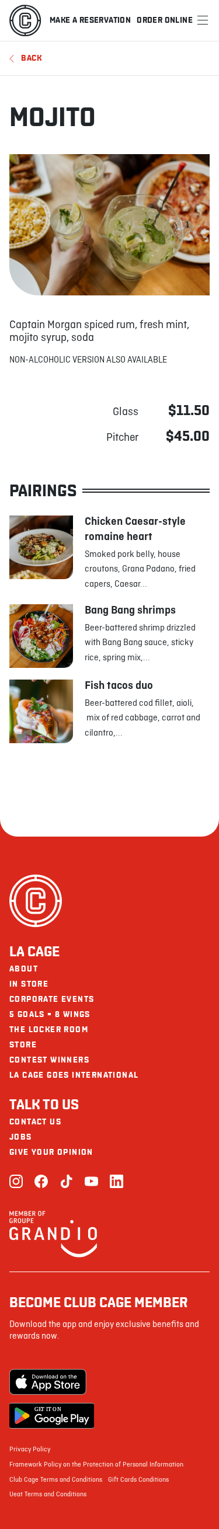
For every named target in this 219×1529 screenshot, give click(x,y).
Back (31, 58)
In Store (28, 984)
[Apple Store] (51, 1382)
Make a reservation (90, 20)
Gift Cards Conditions (138, 1480)
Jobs (20, 1137)
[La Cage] (25, 20)
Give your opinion (51, 1152)
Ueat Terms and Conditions (47, 1494)
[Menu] (203, 20)
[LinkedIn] (116, 1182)
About (23, 969)
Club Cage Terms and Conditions (55, 1480)
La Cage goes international (73, 1075)
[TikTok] (66, 1182)
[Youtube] (91, 1182)
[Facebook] (41, 1182)
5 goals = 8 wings (50, 1014)
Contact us (35, 1122)
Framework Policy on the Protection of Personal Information (96, 1465)
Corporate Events (51, 999)
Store (23, 1045)
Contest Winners (49, 1060)
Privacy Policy (29, 1450)
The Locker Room (48, 1030)
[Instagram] (16, 1182)
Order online (165, 20)
